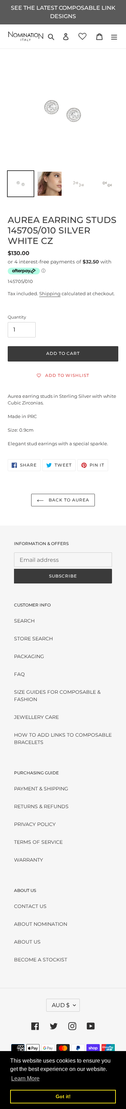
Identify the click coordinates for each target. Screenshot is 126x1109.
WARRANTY (28, 860)
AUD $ (61, 1005)
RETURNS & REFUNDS (41, 806)
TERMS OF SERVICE (38, 842)
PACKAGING (29, 656)
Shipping (50, 293)
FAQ (19, 674)
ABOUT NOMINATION (40, 924)
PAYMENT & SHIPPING (41, 789)
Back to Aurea (68, 500)
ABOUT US (27, 942)
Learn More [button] (25, 1078)
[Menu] (114, 36)
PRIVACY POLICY (35, 824)
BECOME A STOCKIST (40, 960)
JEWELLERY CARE (36, 717)
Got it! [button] (63, 1096)
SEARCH (24, 621)
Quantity (17, 317)
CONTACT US (30, 906)
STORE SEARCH (33, 638)
